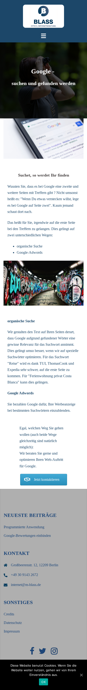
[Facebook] (32, 653)
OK (43, 682)
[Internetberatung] (43, 16)
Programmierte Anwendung (24, 527)
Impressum (12, 631)
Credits (9, 614)
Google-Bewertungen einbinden (27, 536)
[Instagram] (54, 653)
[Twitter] (42, 653)
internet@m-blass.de (26, 585)
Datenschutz (13, 623)
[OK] (81, 675)
